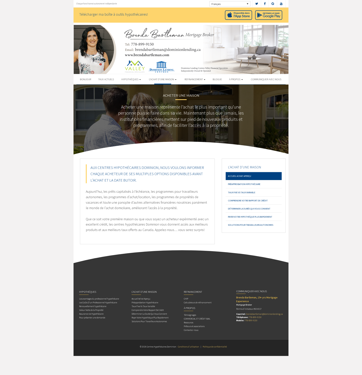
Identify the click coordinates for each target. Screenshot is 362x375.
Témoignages (190, 314)
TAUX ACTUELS (106, 79)
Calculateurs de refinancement (198, 302)
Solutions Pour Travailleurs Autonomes (250, 224)
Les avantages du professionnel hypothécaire (99, 298)
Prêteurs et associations (194, 326)
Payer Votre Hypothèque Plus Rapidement (250, 216)
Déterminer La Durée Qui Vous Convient (249, 208)
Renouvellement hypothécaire (92, 306)
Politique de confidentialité (215, 346)
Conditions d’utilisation (188, 346)
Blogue (217, 79)
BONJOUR (85, 79)
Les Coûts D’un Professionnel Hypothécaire (98, 302)
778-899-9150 (255, 317)
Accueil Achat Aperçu (239, 176)
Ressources (188, 322)
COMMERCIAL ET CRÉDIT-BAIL (197, 318)
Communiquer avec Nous (266, 79)
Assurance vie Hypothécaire (91, 313)
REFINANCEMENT (194, 79)
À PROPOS (235, 79)
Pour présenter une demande (92, 317)
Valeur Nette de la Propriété (91, 310)
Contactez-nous (191, 330)
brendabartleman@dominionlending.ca (264, 314)
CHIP (186, 298)
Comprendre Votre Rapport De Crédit (248, 200)
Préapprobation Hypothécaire (244, 184)
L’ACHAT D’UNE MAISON (162, 79)
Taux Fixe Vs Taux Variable (241, 192)
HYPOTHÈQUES (130, 79)
